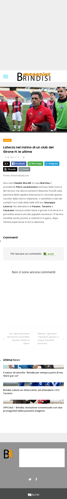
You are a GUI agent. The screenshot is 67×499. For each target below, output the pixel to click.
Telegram (53, 163)
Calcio (7, 140)
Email (26, 169)
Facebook (20, 163)
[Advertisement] (33, 35)
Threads (11, 169)
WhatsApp (36, 163)
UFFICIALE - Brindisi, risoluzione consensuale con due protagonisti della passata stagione (32, 409)
